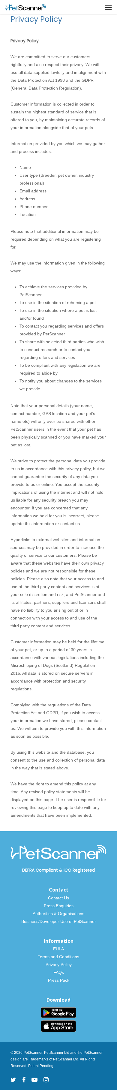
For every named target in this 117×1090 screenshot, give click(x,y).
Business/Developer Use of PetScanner (58, 921)
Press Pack (58, 980)
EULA (58, 948)
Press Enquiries (59, 905)
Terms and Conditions (58, 956)
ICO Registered (79, 870)
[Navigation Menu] (108, 7)
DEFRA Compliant (40, 870)
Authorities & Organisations (58, 913)
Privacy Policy (59, 964)
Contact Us (58, 897)
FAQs (58, 972)
